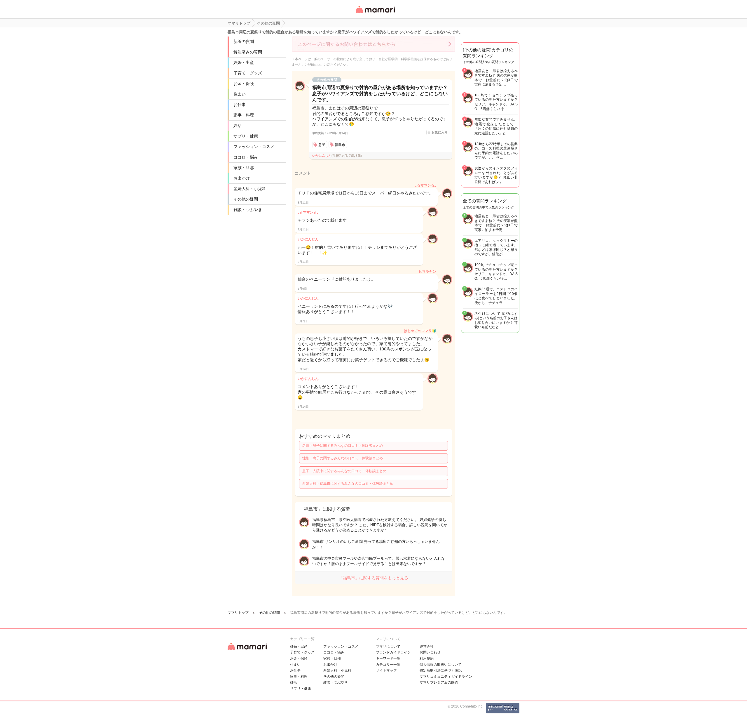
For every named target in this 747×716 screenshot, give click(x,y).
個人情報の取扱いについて (441, 665)
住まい (239, 94)
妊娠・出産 (243, 62)
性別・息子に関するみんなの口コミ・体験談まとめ (342, 458)
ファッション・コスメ (253, 146)
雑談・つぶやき (247, 209)
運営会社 (427, 646)
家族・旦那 (243, 167)
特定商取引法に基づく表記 (441, 670)
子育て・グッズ (247, 73)
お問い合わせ (430, 652)
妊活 (237, 125)
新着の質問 (243, 41)
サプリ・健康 (245, 136)
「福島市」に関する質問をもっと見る (373, 578)
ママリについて (388, 646)
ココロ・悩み (245, 157)
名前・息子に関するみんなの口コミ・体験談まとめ (342, 446)
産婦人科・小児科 (249, 188)
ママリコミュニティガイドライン (446, 677)
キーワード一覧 (388, 658)
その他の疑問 (245, 199)
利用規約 (427, 658)
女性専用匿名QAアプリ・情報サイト (375, 13)
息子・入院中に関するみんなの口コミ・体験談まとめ (344, 471)
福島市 (340, 145)
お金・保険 (243, 83)
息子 (321, 145)
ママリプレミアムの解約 (439, 682)
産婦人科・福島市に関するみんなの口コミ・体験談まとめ (347, 484)
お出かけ (241, 178)
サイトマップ (386, 670)
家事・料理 (243, 115)
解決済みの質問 (247, 52)
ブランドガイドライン (393, 652)
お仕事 (239, 104)
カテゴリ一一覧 (388, 665)
